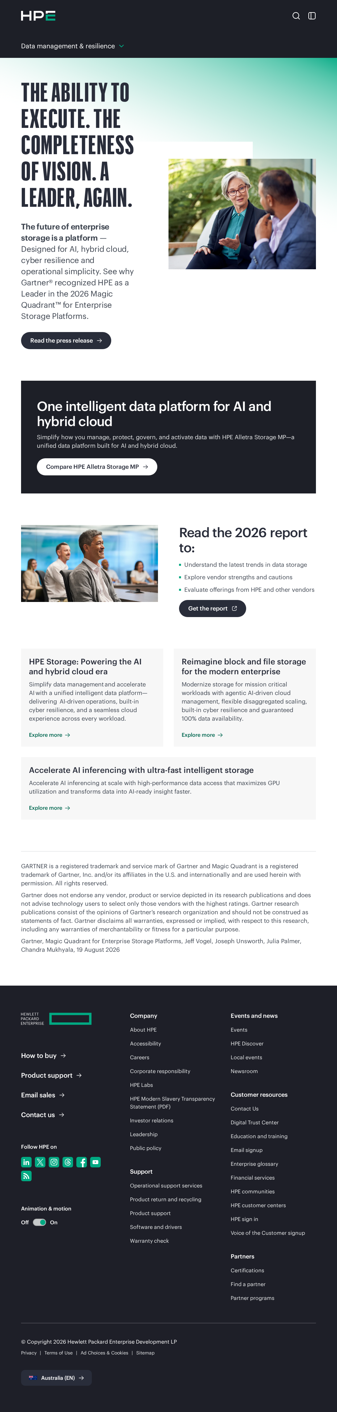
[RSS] (26, 1176)
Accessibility (145, 1043)
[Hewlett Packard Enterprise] (38, 16)
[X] (40, 1162)
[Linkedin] (26, 1162)
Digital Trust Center (255, 1122)
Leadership (144, 1134)
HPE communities (253, 1191)
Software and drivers (156, 1227)
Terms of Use (58, 1353)
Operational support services (166, 1185)
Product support (150, 1213)
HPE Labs (141, 1085)
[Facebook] (81, 1162)
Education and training (259, 1136)
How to (39, 1055)
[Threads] (68, 1162)
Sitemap (145, 1353)
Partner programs (252, 1298)
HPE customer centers (258, 1205)
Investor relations (151, 1120)
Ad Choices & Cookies (104, 1353)
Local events (246, 1057)
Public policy (145, 1148)
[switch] (36, 1222)
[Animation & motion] (39, 1222)
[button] (296, 15)
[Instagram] (54, 1162)
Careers (139, 1057)
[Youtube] (95, 1162)
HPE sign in (244, 1219)
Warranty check (149, 1240)
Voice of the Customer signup (268, 1233)
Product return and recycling (165, 1199)
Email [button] (38, 1095)
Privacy (29, 1353)
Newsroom (244, 1071)
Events (239, 1029)
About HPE (143, 1029)
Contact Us (245, 1108)
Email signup (247, 1150)
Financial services (253, 1177)
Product (46, 1075)
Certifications (247, 1270)
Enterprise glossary (254, 1164)
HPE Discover (247, 1043)
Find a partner (248, 1284)
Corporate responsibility (160, 1071)
